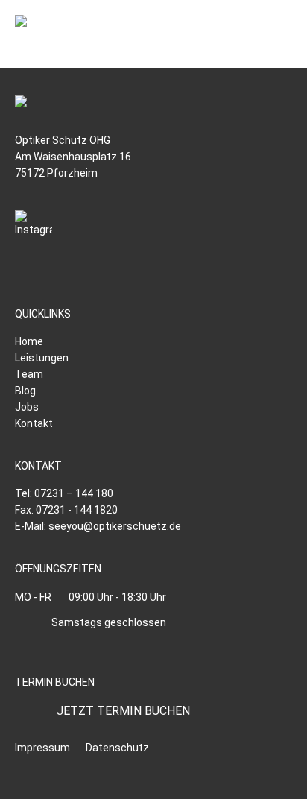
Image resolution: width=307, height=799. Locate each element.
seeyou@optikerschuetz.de (114, 526)
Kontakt (34, 423)
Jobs (27, 407)
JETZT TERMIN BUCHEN (123, 711)
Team (29, 374)
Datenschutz (117, 748)
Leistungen (42, 358)
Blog (25, 391)
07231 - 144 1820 (77, 510)
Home (29, 341)
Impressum (42, 748)
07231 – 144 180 (73, 493)
